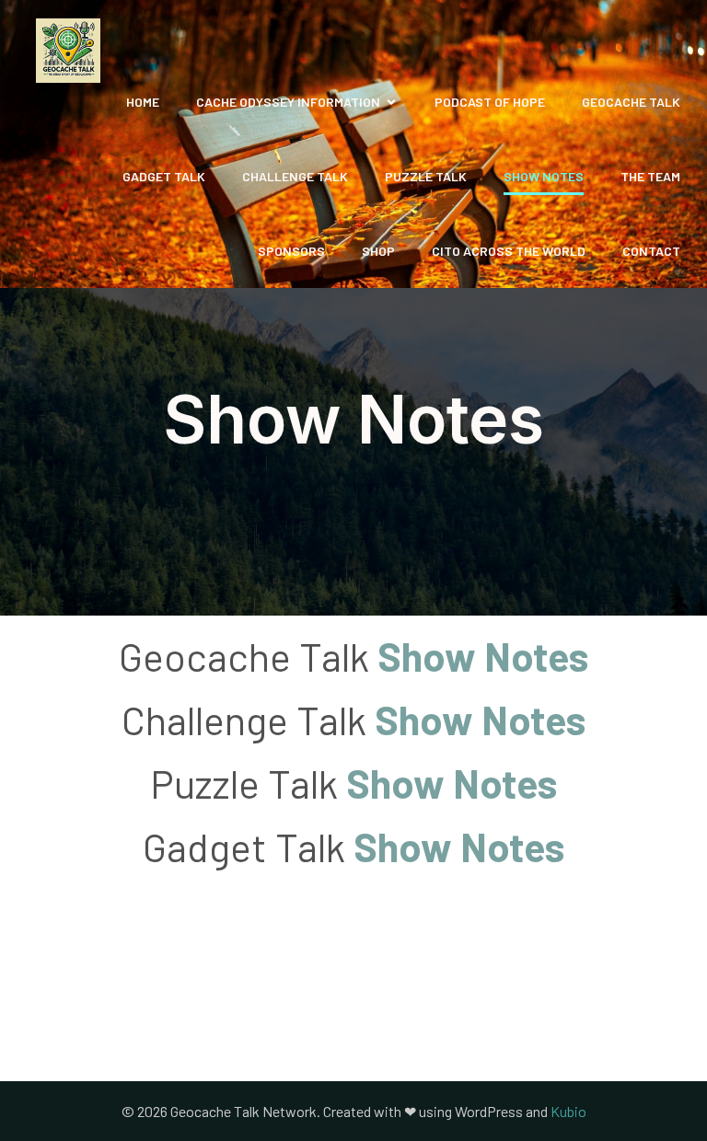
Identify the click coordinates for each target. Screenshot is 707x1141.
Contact (651, 251)
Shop (378, 251)
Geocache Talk (631, 101)
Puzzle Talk (426, 176)
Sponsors (291, 251)
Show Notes (544, 176)
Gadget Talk (163, 176)
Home (142, 101)
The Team (650, 176)
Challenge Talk (295, 176)
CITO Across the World (508, 251)
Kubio (568, 1111)
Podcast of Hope (490, 101)
